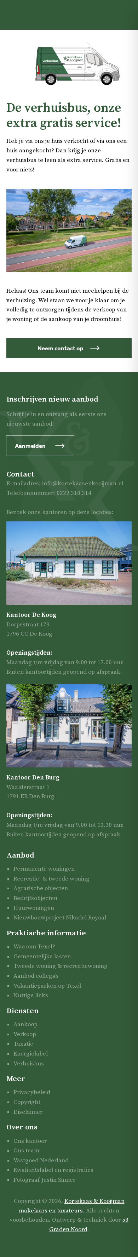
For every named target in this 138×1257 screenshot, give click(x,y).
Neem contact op (61, 348)
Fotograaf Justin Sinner (44, 1180)
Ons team (26, 1150)
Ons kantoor (30, 1141)
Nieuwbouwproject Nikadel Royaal (59, 918)
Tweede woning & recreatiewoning (60, 966)
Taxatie (23, 1044)
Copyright (26, 1102)
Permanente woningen (44, 869)
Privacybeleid (31, 1092)
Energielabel (30, 1054)
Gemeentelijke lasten (42, 956)
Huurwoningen (33, 908)
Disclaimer (27, 1112)
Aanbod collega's (36, 976)
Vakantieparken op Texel (47, 986)
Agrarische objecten (40, 888)
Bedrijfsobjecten (35, 898)
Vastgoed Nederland (41, 1160)
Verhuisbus (28, 1064)
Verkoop (24, 1034)
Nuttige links (30, 995)
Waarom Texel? (34, 947)
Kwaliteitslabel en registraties (53, 1170)
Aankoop (25, 1024)
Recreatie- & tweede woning (51, 879)
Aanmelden (30, 445)
